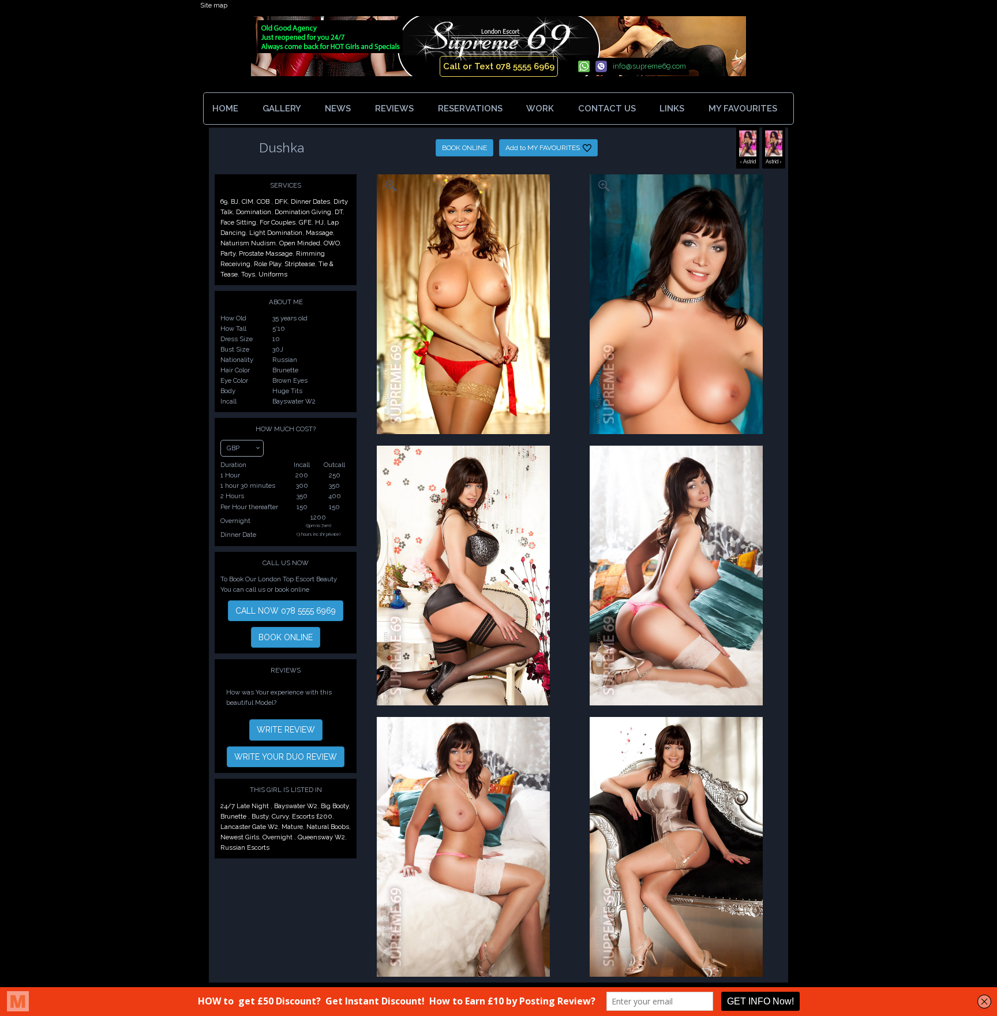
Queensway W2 (321, 837)
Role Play (267, 264)
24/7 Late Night (245, 806)
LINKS (671, 108)
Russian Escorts (244, 847)
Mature (292, 827)
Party (227, 253)
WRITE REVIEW (286, 729)
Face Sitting (238, 222)
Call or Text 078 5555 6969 (498, 66)
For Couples (277, 222)
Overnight (278, 837)
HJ (319, 222)
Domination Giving (303, 212)
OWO (332, 243)
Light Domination (275, 233)
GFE (305, 222)
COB (264, 201)
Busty (260, 816)
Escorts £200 (312, 816)
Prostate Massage (266, 253)
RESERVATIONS (470, 108)
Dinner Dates (310, 201)
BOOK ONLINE (464, 148)
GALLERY (282, 108)
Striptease (299, 264)
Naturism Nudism (248, 243)
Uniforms (272, 274)
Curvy (280, 816)
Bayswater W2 (295, 806)
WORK (540, 108)
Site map (213, 5)
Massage (319, 233)
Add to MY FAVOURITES (542, 148)
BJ (234, 201)
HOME (225, 108)
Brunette (234, 816)
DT (339, 212)
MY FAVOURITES (744, 108)
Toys (248, 274)
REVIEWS (394, 108)
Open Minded (299, 243)
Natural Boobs (327, 827)
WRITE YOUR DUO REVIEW (285, 756)
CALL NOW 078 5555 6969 (285, 610)
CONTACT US (607, 108)
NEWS (338, 108)
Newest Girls (239, 837)
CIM (247, 201)
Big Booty (334, 806)
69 (223, 201)
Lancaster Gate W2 (249, 827)
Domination (253, 212)
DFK (281, 201)
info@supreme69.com (649, 66)
